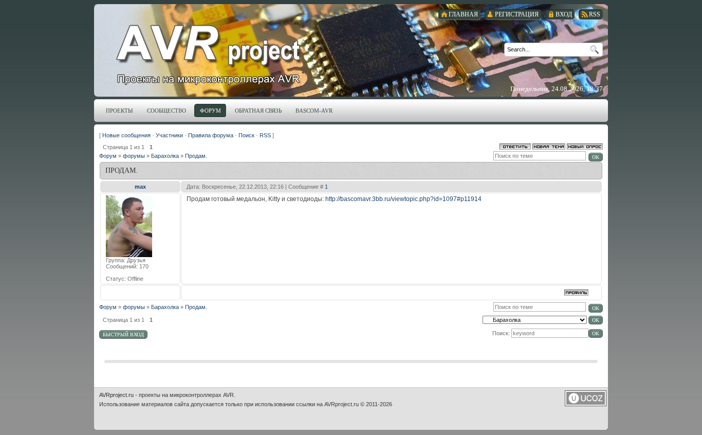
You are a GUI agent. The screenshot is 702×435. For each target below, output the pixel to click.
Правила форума (210, 135)
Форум (108, 156)
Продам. (196, 156)
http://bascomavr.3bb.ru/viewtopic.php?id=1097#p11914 (403, 199)
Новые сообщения (126, 135)
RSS (265, 135)
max (140, 187)
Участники (169, 135)
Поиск (246, 135)
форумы (134, 156)
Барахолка (165, 156)
